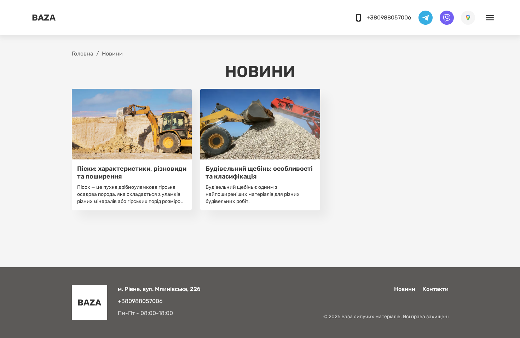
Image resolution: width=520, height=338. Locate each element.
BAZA (44, 18)
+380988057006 (140, 301)
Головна (82, 53)
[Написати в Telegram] (425, 18)
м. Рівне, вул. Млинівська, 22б (159, 289)
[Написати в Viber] (447, 18)
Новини (404, 289)
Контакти (435, 289)
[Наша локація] (468, 18)
